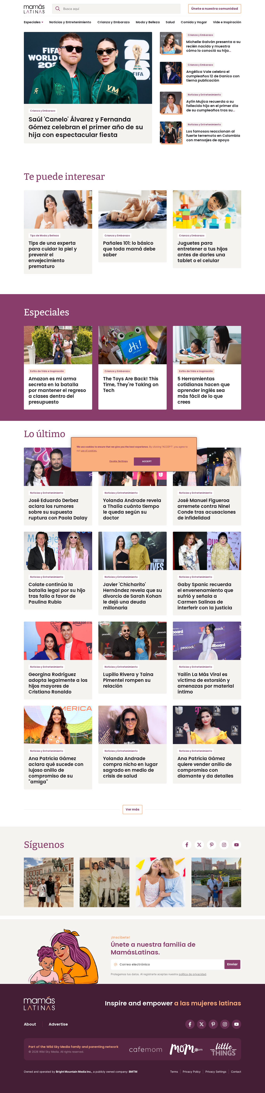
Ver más (132, 809)
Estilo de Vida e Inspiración (47, 371)
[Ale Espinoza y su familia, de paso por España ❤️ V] (49, 882)
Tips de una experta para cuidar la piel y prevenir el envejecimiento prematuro (53, 255)
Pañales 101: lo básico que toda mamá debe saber (129, 249)
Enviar (232, 964)
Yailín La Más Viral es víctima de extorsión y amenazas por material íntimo (206, 683)
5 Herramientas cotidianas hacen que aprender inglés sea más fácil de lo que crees (204, 390)
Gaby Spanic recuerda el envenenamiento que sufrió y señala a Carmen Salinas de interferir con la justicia (205, 596)
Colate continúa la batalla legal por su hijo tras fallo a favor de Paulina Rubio (57, 593)
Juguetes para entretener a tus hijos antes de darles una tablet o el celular (203, 252)
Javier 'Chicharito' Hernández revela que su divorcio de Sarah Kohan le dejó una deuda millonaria (132, 596)
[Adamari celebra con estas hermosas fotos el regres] (160, 882)
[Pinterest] (211, 844)
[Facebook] (186, 844)
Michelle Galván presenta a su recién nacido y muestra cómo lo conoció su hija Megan (213, 48)
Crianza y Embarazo (42, 110)
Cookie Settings (118, 461)
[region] (134, 454)
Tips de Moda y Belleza (44, 235)
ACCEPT (147, 461)
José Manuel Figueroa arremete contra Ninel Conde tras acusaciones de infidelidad (207, 509)
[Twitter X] (199, 844)
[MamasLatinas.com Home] (34, 8)
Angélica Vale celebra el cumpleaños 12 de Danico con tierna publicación (213, 76)
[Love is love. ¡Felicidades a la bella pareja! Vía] (104, 882)
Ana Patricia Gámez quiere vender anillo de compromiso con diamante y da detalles (205, 767)
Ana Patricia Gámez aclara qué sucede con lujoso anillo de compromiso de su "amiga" (56, 770)
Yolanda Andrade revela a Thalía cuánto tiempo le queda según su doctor (132, 509)
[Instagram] (224, 844)
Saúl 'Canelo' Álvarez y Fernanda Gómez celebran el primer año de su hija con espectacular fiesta (86, 127)
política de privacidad (192, 974)
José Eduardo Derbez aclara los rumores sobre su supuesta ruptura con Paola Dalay (58, 509)
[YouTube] (236, 844)
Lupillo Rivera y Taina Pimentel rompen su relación (128, 680)
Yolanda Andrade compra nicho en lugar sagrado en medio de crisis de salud (130, 767)
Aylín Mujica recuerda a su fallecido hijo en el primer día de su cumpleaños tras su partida (212, 108)
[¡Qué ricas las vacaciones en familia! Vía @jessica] (216, 882)
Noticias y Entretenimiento (204, 94)
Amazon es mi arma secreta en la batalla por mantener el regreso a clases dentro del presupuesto (57, 390)
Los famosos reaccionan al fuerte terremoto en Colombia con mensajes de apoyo (213, 135)
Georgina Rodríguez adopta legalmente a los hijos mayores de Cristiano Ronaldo (58, 683)
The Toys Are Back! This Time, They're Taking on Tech (130, 385)
